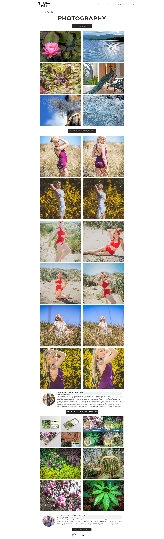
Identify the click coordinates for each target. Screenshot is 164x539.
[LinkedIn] (83, 535)
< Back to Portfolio (46, 12)
